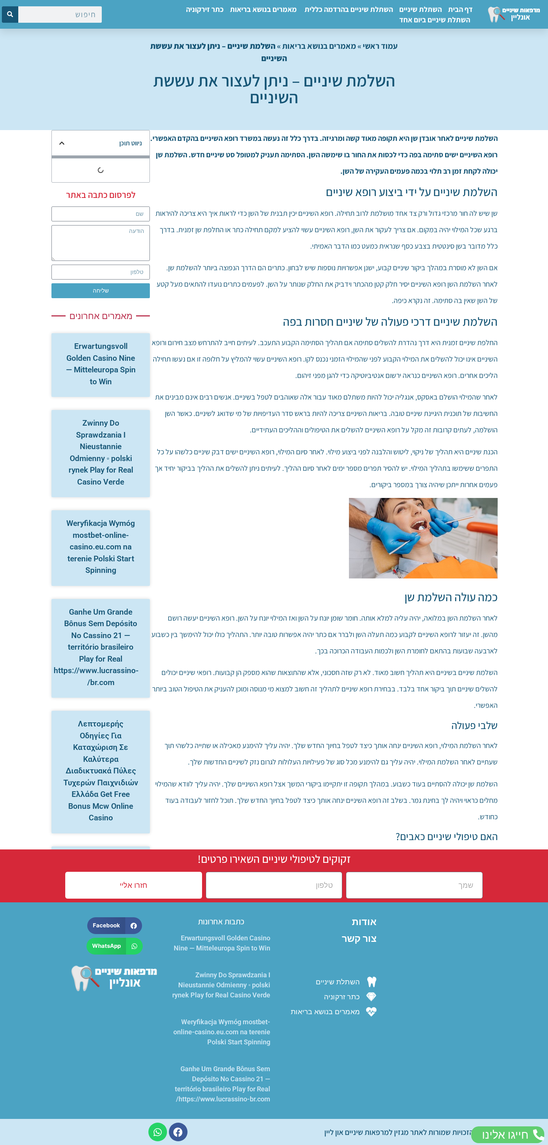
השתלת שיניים (420, 9)
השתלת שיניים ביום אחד (434, 20)
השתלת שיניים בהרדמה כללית (348, 9)
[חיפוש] (10, 14)
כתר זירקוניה (205, 9)
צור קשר (359, 938)
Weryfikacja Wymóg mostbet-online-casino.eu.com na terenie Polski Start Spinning (100, 547)
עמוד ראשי (380, 46)
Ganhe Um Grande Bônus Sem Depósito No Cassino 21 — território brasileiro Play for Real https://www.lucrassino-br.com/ (96, 647)
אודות (364, 922)
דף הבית (460, 9)
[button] (61, 143)
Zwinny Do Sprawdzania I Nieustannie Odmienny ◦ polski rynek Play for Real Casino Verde (221, 985)
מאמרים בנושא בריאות (263, 9)
